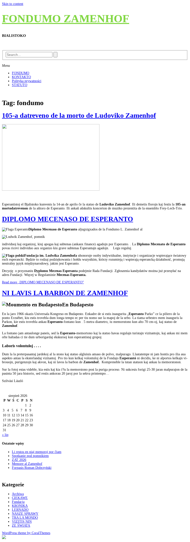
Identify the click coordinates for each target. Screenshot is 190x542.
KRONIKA (20, 506)
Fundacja (18, 502)
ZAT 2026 (19, 460)
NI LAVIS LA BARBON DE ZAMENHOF (65, 293)
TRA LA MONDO (25, 517)
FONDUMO (20, 73)
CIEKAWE (20, 498)
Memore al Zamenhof (27, 464)
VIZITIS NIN (22, 521)
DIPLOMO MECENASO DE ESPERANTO (67, 219)
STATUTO (19, 85)
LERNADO (20, 510)
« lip (5, 435)
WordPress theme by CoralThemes (26, 533)
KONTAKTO (21, 77)
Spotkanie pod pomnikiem (30, 456)
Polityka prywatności (26, 81)
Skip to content (12, 4)
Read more (43, 282)
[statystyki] (4, 538)
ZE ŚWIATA (21, 525)
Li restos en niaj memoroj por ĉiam (36, 452)
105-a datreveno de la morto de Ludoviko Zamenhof (79, 115)
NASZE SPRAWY (25, 514)
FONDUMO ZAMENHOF (65, 18)
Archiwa (18, 494)
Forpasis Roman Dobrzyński (31, 468)
